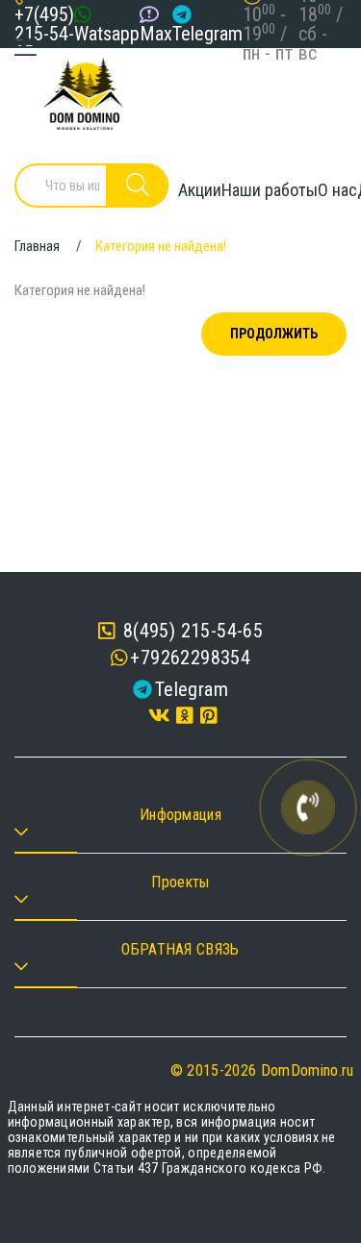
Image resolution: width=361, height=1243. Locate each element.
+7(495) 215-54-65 (44, 33)
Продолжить (274, 333)
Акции (199, 190)
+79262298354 (190, 657)
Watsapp (107, 33)
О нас (337, 190)
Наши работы (269, 190)
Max (156, 33)
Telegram (207, 33)
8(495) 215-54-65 (190, 630)
